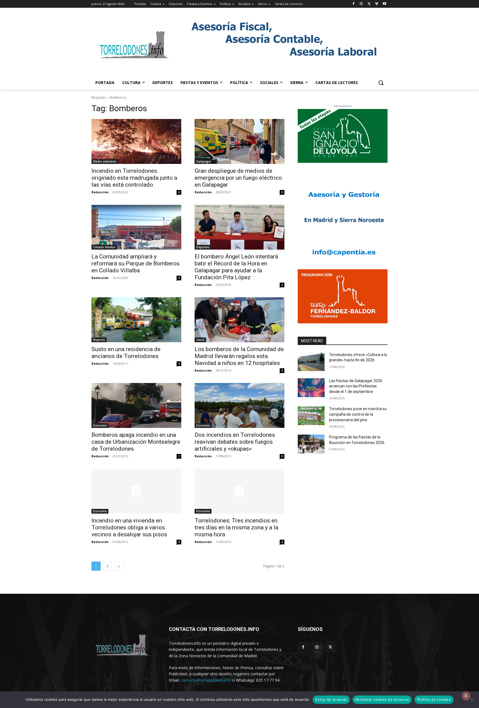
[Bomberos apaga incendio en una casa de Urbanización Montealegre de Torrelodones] (136, 405)
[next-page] (119, 566)
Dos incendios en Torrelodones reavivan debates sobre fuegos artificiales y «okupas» (235, 442)
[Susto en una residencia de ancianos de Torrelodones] (136, 319)
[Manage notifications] (466, 695)
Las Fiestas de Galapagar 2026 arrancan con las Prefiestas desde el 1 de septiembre (355, 386)
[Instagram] (361, 4)
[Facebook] (353, 4)
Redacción (100, 192)
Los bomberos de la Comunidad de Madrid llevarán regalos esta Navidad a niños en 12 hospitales (239, 356)
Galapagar (203, 161)
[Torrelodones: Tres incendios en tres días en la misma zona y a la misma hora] (239, 491)
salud (200, 340)
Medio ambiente (104, 161)
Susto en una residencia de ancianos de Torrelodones (125, 352)
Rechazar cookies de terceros (382, 699)
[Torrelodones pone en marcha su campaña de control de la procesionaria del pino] (311, 415)
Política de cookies (434, 699)
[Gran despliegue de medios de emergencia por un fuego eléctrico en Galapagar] (239, 141)
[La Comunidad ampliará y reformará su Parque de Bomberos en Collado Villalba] (136, 227)
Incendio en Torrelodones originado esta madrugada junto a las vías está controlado (134, 178)
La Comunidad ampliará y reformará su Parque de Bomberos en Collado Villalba (135, 263)
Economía (100, 425)
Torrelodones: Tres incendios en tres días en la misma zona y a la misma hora (236, 527)
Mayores (99, 340)
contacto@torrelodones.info (205, 680)
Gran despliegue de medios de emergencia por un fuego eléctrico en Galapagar (238, 178)
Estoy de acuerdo (331, 699)
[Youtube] (384, 4)
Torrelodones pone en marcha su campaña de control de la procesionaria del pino (358, 414)
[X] (369, 4)
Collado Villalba (104, 247)
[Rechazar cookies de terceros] (472, 699)
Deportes (203, 247)
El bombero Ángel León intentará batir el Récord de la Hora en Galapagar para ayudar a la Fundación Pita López (236, 267)
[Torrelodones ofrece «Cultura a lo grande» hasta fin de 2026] (311, 361)
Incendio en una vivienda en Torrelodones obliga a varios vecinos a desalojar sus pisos (129, 527)
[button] (381, 82)
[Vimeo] (376, 4)
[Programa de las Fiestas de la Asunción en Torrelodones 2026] (311, 444)
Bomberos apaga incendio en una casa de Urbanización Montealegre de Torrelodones (135, 442)
